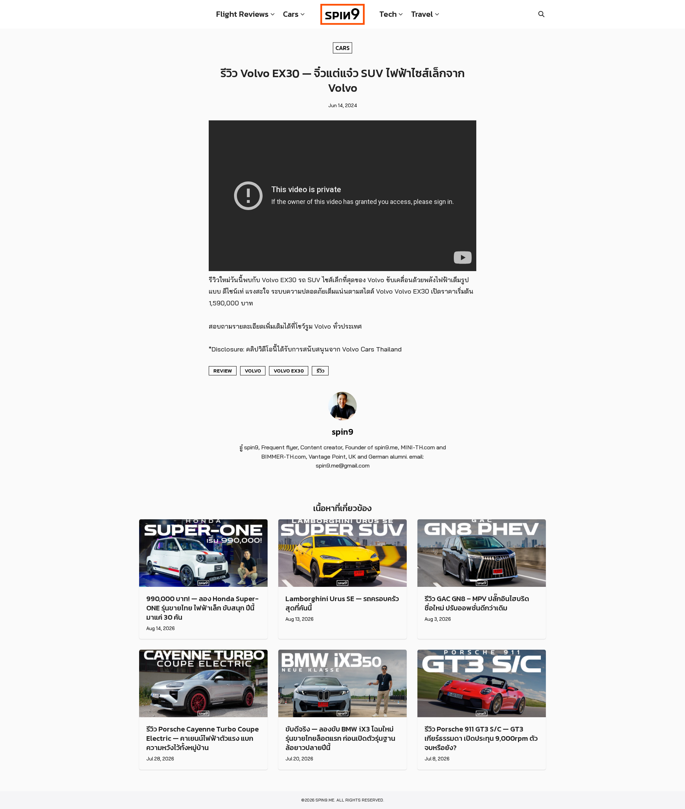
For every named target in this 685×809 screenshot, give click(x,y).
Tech (388, 14)
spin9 (342, 431)
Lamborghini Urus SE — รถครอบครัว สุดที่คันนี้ (342, 603)
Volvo (253, 371)
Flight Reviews (242, 14)
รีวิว (320, 371)
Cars (291, 14)
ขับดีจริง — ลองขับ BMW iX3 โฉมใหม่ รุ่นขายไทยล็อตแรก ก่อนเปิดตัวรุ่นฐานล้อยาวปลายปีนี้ (340, 738)
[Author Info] (342, 418)
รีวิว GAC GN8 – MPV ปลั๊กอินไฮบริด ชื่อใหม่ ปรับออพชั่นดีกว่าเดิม (477, 603)
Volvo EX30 (289, 371)
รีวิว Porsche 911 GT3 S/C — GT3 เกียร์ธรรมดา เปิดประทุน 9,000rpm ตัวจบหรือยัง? (481, 738)
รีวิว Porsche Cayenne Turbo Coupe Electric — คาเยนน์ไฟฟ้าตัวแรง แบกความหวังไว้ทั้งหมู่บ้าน (202, 738)
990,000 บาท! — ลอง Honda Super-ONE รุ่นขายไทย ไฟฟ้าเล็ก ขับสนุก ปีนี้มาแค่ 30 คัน (202, 608)
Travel (422, 14)
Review (222, 371)
